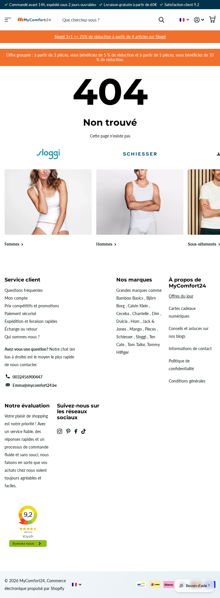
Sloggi (141, 336)
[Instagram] (59, 431)
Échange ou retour (21, 329)
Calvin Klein (138, 305)
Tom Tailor (136, 344)
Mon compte (16, 298)
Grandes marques (131, 290)
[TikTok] (83, 431)
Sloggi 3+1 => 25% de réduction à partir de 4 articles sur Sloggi (110, 36)
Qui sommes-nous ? (22, 336)
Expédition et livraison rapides (31, 321)
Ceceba (122, 313)
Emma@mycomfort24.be (35, 385)
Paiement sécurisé (20, 313)
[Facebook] (75, 431)
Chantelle (140, 313)
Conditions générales (187, 380)
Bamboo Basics (129, 298)
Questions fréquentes (24, 290)
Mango (135, 329)
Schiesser (124, 336)
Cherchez (161, 20)
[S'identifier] (199, 19)
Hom (135, 321)
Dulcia (121, 321)
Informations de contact (190, 348)
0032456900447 (27, 376)
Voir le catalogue (8, 20)
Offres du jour (181, 296)
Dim (155, 313)
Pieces (150, 329)
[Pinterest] (68, 431)
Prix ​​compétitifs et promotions (32, 305)
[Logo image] (48, 154)
